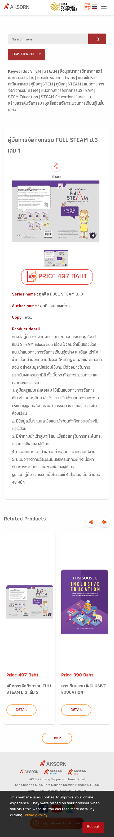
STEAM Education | (58, 97)
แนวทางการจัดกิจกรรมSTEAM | (68, 91)
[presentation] (91, 522)
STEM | (37, 72)
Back (57, 738)
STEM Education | (24, 97)
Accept (93, 827)
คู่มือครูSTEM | (43, 85)
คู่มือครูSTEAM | (70, 85)
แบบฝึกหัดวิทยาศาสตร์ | (57, 78)
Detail (21, 710)
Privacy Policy (36, 815)
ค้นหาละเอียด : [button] (24, 54)
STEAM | (52, 72)
